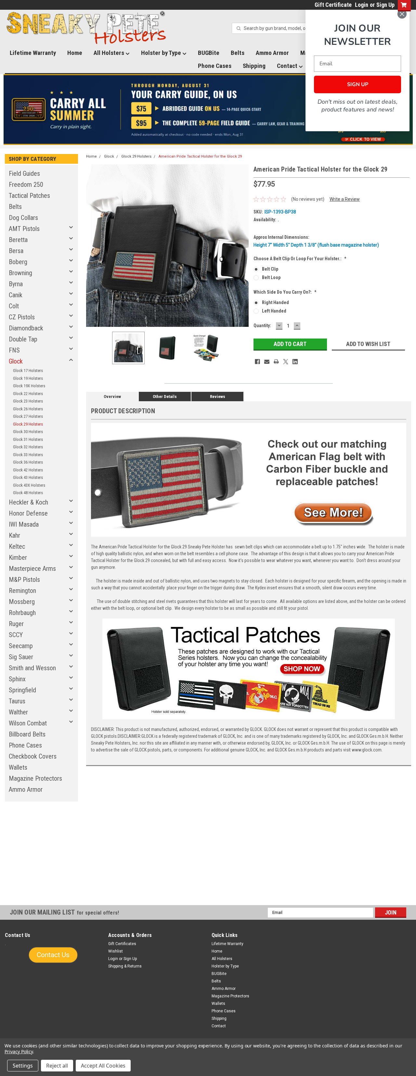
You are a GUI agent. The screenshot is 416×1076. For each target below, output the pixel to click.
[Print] (276, 361)
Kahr (14, 535)
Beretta (18, 240)
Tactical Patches (29, 195)
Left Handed (274, 311)
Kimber (18, 557)
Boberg (18, 262)
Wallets (18, 767)
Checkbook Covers (33, 756)
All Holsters (109, 53)
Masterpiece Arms (32, 568)
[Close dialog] (402, 14)
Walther (18, 712)
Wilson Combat (28, 723)
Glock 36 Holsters (28, 462)
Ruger (16, 624)
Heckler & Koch (28, 502)
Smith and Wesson (32, 668)
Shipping (254, 66)
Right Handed (275, 302)
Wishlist (115, 951)
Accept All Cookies (103, 1065)
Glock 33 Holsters (28, 454)
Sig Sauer (21, 657)
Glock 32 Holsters (28, 446)
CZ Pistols (22, 317)
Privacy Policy (19, 1051)
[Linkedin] (295, 361)
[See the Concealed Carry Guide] (208, 109)
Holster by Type (161, 53)
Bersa (16, 251)
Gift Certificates (122, 944)
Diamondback (26, 328)
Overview (112, 396)
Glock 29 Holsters (28, 424)
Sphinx (17, 679)
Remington (22, 591)
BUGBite (208, 53)
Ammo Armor (272, 53)
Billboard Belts (27, 734)
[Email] (266, 361)
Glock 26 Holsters (28, 408)
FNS (14, 350)
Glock (16, 361)
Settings (23, 1065)
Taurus (17, 701)
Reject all (57, 1065)
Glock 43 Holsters (28, 477)
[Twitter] (285, 361)
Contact (288, 66)
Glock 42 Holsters (28, 470)
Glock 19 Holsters (28, 378)
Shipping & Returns (125, 966)
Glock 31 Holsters (28, 439)
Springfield (22, 690)
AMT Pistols (24, 229)
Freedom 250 (26, 184)
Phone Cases (214, 66)
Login (361, 4)
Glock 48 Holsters (28, 492)
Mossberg (22, 602)
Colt (14, 306)
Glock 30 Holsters (28, 431)
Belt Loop (271, 277)
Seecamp (21, 646)
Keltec (17, 546)
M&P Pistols (24, 579)
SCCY (16, 635)
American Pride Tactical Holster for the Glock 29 (200, 156)
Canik (15, 295)
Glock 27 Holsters (28, 416)
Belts (237, 53)
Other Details (165, 396)
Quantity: (262, 325)
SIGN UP (357, 84)
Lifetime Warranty (33, 53)
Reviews (217, 396)
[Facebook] (257, 361)
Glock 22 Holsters (28, 393)
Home (74, 53)
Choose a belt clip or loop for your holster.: (300, 258)
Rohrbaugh (22, 613)
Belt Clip (270, 269)
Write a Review (345, 199)
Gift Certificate (333, 4)
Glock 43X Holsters (29, 485)
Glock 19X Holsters (29, 385)
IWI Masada (24, 524)
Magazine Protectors (35, 778)
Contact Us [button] (53, 955)
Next (242, 245)
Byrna (16, 284)
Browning (20, 273)
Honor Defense (28, 513)
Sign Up (385, 4)
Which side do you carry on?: (285, 292)
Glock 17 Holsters (28, 370)
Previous (92, 245)
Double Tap (23, 339)
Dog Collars (23, 218)
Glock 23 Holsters (28, 401)
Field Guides (24, 173)
